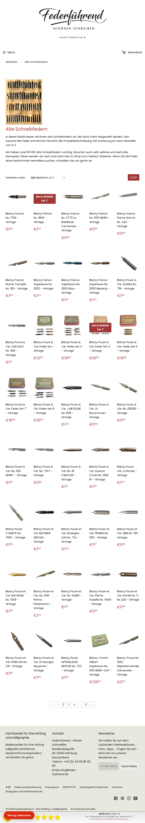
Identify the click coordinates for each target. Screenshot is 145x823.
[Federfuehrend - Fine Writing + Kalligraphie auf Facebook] (116, 799)
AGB (8, 787)
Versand (117, 787)
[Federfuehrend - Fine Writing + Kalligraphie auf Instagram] (129, 799)
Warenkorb (134, 52)
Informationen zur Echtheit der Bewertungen (109, 819)
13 (86, 704)
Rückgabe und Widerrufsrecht (24, 791)
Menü (11, 52)
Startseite (11, 62)
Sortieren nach (15, 177)
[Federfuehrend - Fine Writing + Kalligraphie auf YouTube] (135, 799)
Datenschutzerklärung (28, 787)
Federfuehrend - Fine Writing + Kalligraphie (41, 809)
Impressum (52, 787)
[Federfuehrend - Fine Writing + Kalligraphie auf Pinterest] (122, 799)
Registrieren (129, 766)
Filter (133, 177)
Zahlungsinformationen (93, 787)
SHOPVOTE (69, 787)
